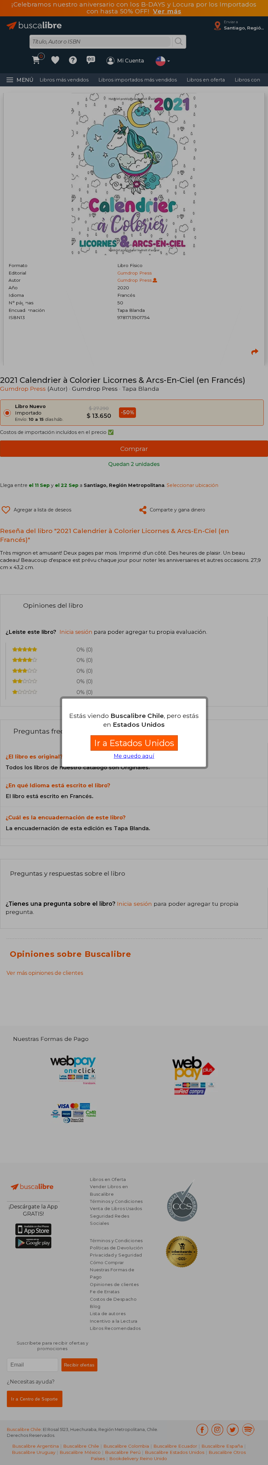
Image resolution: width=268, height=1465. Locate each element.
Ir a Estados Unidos (134, 743)
